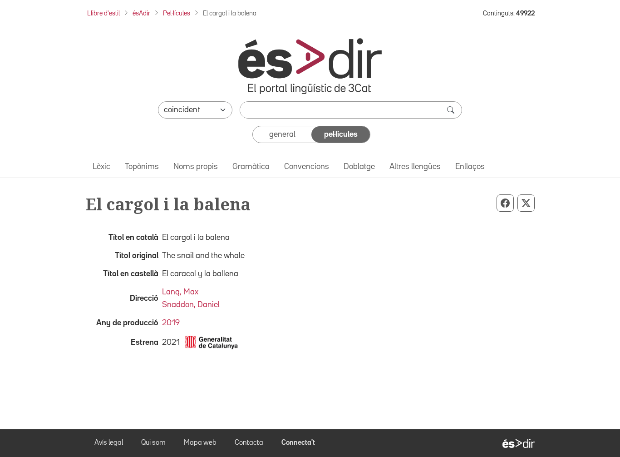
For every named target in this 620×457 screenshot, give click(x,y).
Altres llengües (415, 166)
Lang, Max (180, 292)
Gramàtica (251, 166)
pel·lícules (341, 134)
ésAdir (141, 13)
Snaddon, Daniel (191, 304)
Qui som (153, 443)
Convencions (306, 166)
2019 (171, 323)
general (282, 134)
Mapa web (200, 443)
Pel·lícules (176, 13)
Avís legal (108, 443)
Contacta (249, 443)
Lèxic (101, 166)
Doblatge (359, 166)
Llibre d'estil (103, 13)
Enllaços (470, 166)
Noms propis (195, 166)
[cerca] (452, 110)
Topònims (142, 166)
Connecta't (298, 443)
